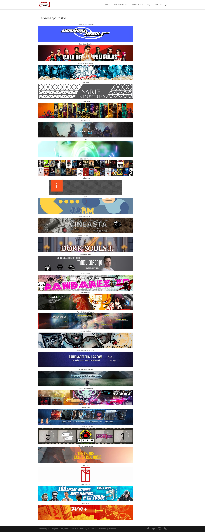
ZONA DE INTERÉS (120, 5)
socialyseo (54, 529)
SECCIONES (136, 5)
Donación (112, 529)
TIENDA (156, 5)
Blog (148, 5)
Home (107, 5)
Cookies (94, 529)
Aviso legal (84, 529)
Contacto (103, 529)
